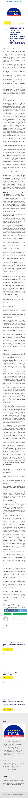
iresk (13, 618)
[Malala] (5, 97)
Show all (22, 23)
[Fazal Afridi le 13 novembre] (10, 603)
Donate (14, 4)
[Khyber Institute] (14, 12)
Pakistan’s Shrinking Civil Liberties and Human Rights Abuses (13, 673)
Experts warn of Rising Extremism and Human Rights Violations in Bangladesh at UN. (14, 644)
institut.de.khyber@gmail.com (15, 1)
